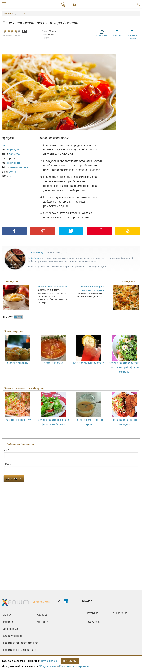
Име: (7, 450)
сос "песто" (14, 163)
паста (22, 13)
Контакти (42, 621)
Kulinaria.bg (37, 252)
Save (101, 228)
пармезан (15, 154)
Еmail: (8, 463)
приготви (117, 35)
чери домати (15, 149)
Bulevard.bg (91, 613)
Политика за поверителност (75, 666)
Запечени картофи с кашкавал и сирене (92, 288)
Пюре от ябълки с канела (52, 286)
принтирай (101, 35)
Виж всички (93, 622)
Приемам (70, 661)
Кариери (42, 614)
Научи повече (49, 661)
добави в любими (132, 37)
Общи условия (47, 666)
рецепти (8, 13)
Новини (8, 621)
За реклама (10, 628)
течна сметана (19, 167)
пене (12, 176)
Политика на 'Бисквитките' (20, 649)
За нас (7, 614)
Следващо (130, 281)
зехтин (13, 171)
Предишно (11, 281)
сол (4, 145)
